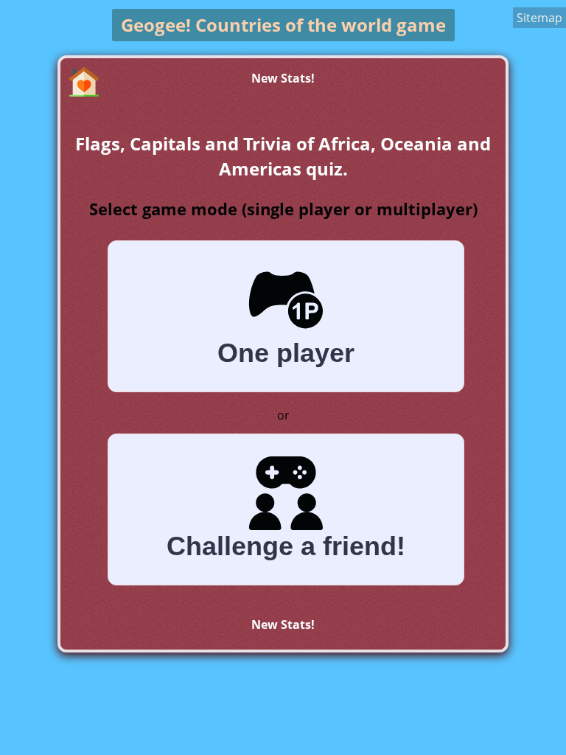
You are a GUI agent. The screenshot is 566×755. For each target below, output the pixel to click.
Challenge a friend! (286, 546)
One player (285, 353)
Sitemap (539, 18)
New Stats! (283, 78)
